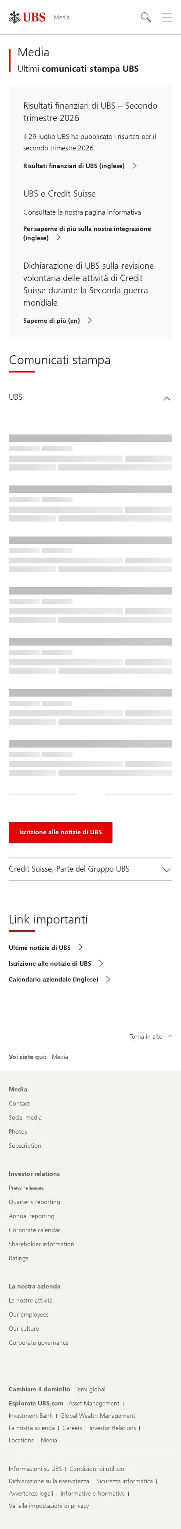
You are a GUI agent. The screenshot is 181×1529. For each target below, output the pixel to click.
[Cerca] (146, 17)
